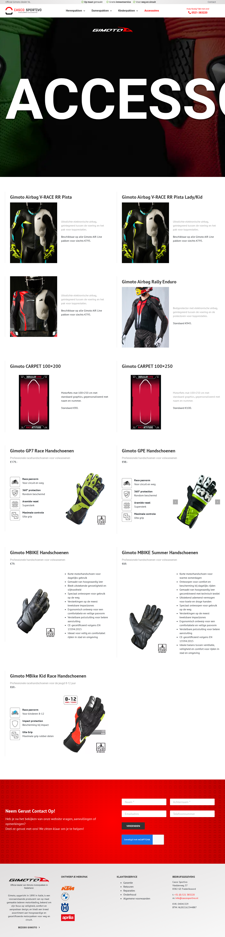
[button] (175, 501)
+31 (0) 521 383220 (184, 894)
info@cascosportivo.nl (186, 898)
